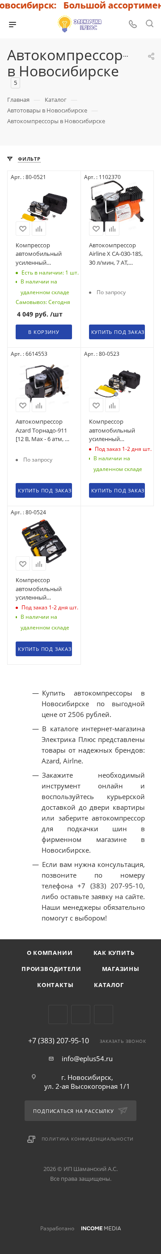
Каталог (109, 985)
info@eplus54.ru (87, 1058)
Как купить (114, 953)
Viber (80, 1014)
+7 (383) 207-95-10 (58, 1040)
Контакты (55, 985)
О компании (50, 953)
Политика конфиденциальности (88, 1139)
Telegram (58, 1014)
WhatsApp (103, 1014)
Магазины (121, 969)
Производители (51, 969)
